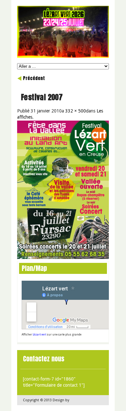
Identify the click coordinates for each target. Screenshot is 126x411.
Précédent (34, 78)
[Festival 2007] (63, 257)
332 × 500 (75, 110)
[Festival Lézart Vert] (63, 56)
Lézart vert (39, 334)
